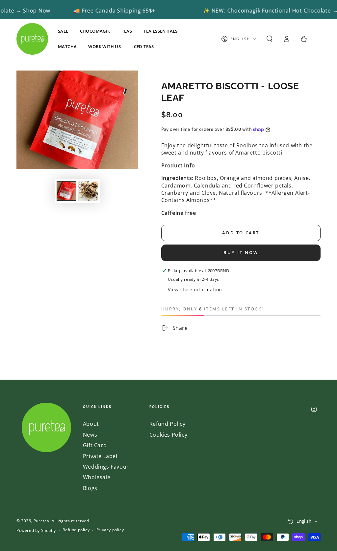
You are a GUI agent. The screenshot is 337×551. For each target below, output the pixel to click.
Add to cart (240, 233)
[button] (269, 39)
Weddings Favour (106, 466)
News (90, 434)
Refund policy (76, 530)
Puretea (41, 521)
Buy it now (240, 252)
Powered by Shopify (36, 530)
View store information (195, 289)
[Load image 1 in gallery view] (66, 191)
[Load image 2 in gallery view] (88, 191)
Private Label (100, 456)
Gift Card (95, 445)
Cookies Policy (168, 434)
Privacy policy (110, 530)
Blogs (90, 488)
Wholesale (96, 477)
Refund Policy (167, 423)
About (91, 423)
